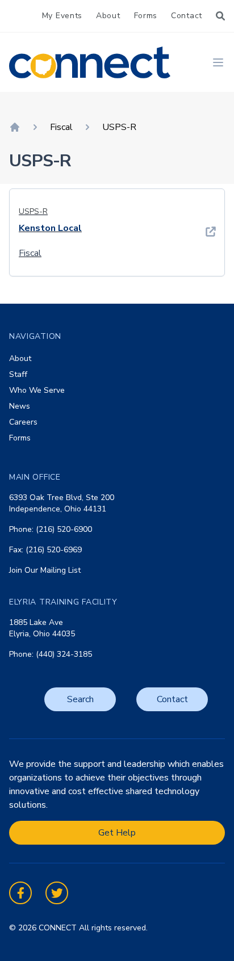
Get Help (117, 832)
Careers (23, 422)
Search (80, 699)
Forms (146, 15)
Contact (186, 15)
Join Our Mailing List (45, 570)
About (108, 15)
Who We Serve (37, 390)
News (19, 406)
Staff (18, 374)
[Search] (220, 15)
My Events (62, 15)
